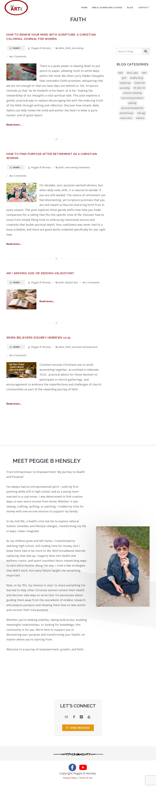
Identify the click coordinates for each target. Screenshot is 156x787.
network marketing (132, 92)
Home (84, 7)
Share (16, 48)
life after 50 (139, 87)
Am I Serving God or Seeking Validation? (40, 273)
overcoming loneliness (77, 167)
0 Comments (19, 56)
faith (68, 48)
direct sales (132, 72)
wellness (140, 118)
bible (61, 48)
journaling (77, 48)
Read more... (13, 124)
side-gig (141, 113)
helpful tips (71, 282)
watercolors (126, 118)
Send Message (79, 727)
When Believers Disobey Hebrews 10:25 (38, 337)
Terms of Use (85, 777)
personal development (85, 347)
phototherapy (126, 113)
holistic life (140, 82)
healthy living (136, 77)
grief (124, 77)
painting (132, 102)
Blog (130, 7)
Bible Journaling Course (107, 7)
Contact (143, 7)
